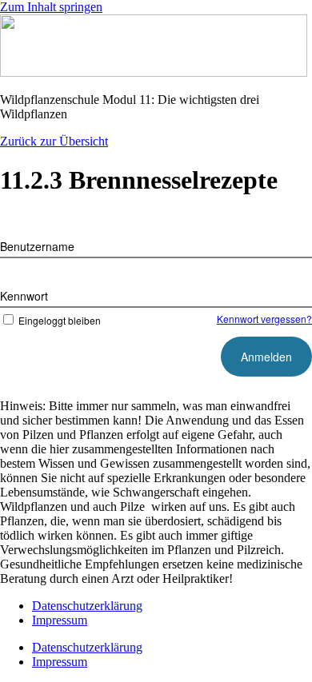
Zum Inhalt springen (51, 7)
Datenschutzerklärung (87, 605)
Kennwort (24, 296)
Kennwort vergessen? (264, 318)
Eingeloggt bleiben (59, 320)
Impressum (59, 620)
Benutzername (37, 246)
